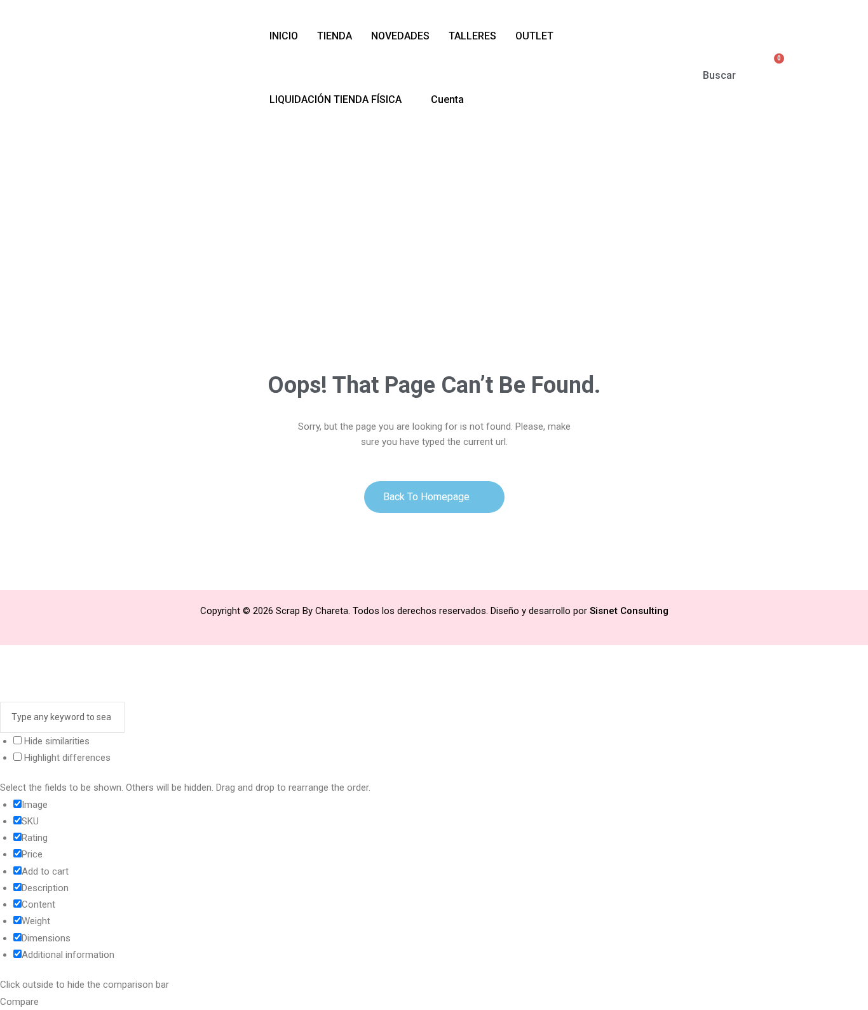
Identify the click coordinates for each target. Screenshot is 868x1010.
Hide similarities (56, 741)
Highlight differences (66, 757)
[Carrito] (772, 66)
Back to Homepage (427, 497)
